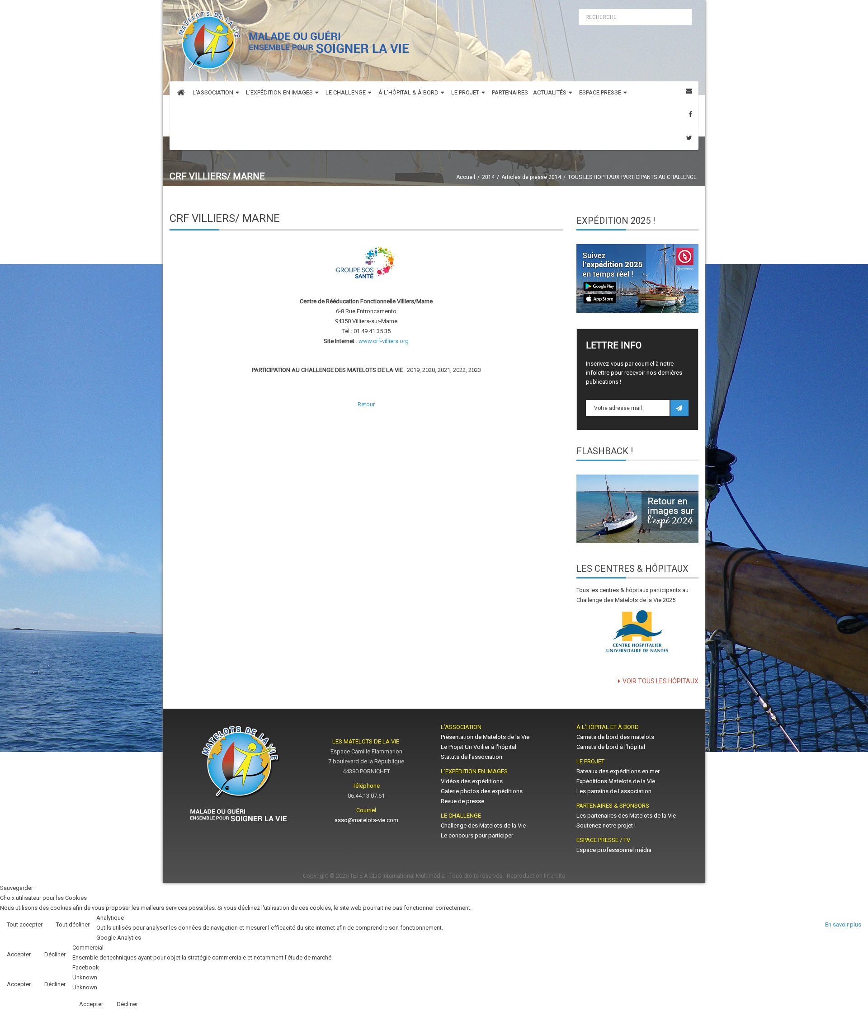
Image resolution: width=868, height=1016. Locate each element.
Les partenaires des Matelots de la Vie (626, 815)
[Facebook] (690, 114)
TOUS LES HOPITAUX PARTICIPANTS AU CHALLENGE (632, 177)
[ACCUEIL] (181, 93)
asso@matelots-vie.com (366, 820)
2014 (488, 177)
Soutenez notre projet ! (606, 825)
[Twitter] (689, 138)
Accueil (465, 177)
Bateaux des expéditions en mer (618, 771)
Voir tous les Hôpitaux (660, 681)
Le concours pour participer (477, 835)
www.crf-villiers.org (384, 341)
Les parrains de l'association (613, 791)
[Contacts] (689, 91)
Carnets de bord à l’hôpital (610, 746)
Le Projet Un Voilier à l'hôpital (478, 746)
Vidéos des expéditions (472, 781)
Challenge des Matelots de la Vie (483, 825)
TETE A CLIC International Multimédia (397, 875)
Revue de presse (462, 801)
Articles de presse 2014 (531, 177)
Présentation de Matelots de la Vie (485, 737)
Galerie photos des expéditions (482, 791)
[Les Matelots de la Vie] (291, 43)
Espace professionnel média (613, 850)
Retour (366, 404)
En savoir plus (843, 924)
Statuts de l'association (471, 756)
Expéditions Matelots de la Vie (615, 781)
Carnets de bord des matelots (615, 737)
